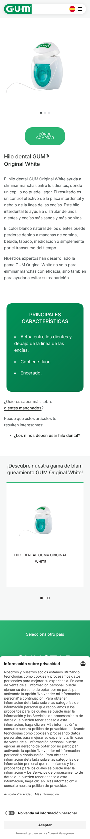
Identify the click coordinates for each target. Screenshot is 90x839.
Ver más (42, 574)
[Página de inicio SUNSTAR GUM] (18, 9)
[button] (41, 113)
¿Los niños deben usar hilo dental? (47, 435)
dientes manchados (23, 407)
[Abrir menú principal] (81, 9)
